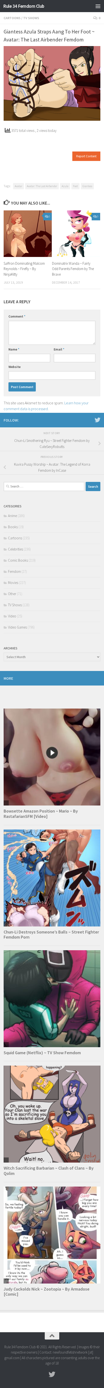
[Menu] (98, 6)
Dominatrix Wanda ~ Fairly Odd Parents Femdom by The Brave (73, 269)
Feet (75, 186)
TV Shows (31, 18)
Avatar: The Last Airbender (42, 186)
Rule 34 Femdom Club (23, 6)
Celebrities (15, 549)
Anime (12, 515)
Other (12, 593)
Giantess (87, 186)
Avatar (18, 186)
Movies (13, 582)
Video (12, 616)
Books (13, 527)
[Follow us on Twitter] (97, 420)
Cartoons (12, 18)
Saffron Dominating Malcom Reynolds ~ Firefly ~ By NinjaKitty (24, 269)
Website (14, 367)
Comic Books (18, 560)
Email (59, 349)
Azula (65, 186)
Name (13, 349)
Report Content (86, 156)
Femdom (14, 571)
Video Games (17, 627)
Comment (16, 316)
